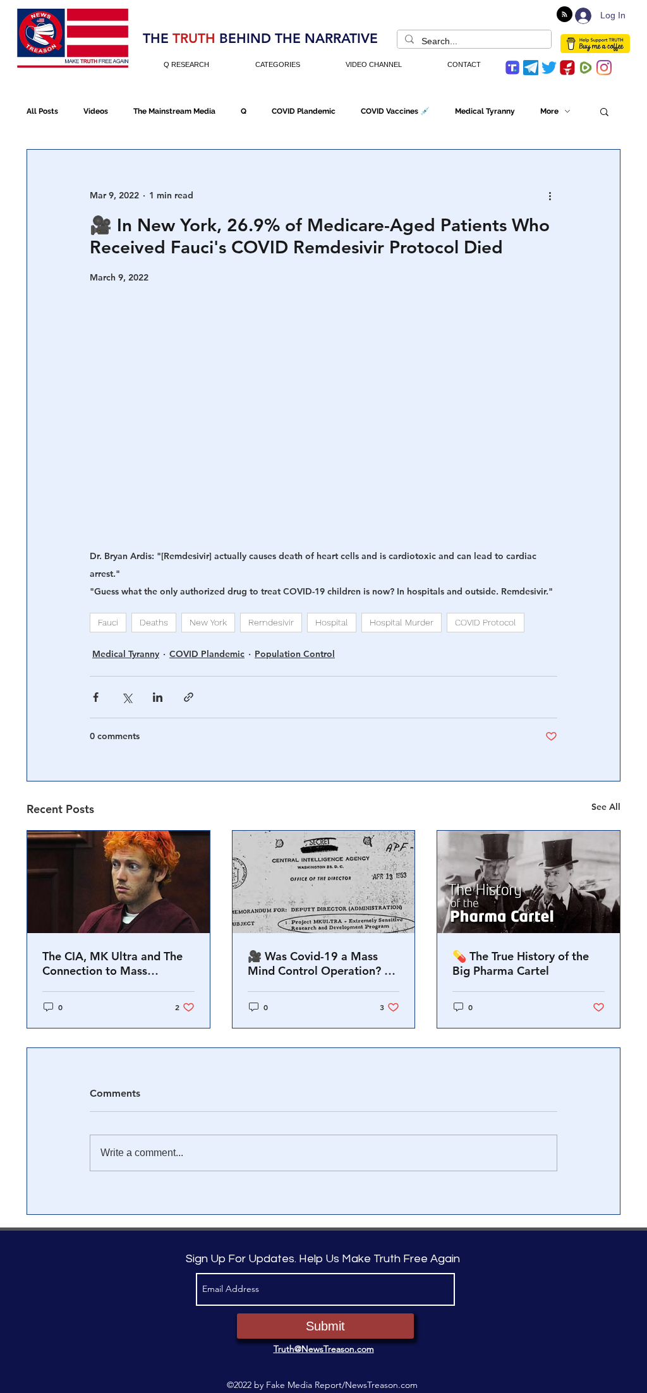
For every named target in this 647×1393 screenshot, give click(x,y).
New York (208, 622)
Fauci (108, 622)
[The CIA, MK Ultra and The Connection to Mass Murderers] (118, 882)
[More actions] (549, 195)
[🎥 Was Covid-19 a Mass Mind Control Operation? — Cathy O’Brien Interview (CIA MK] (324, 882)
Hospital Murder (401, 622)
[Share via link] (189, 697)
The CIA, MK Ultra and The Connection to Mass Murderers (112, 963)
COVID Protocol (485, 622)
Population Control (295, 654)
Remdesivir (271, 622)
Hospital (331, 622)
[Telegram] (530, 67)
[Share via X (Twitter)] (127, 697)
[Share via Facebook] (96, 697)
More (549, 111)
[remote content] (323, 415)
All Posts (42, 111)
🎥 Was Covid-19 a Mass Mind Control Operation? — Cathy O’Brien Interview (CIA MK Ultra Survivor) (323, 963)
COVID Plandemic (304, 111)
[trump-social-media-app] (512, 67)
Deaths (154, 622)
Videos (95, 111)
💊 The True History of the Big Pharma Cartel (520, 963)
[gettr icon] (567, 67)
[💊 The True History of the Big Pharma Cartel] (528, 882)
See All (605, 806)
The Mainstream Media (174, 111)
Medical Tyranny (485, 111)
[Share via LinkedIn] (158, 697)
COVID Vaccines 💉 (395, 111)
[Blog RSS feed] (564, 14)
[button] (604, 111)
